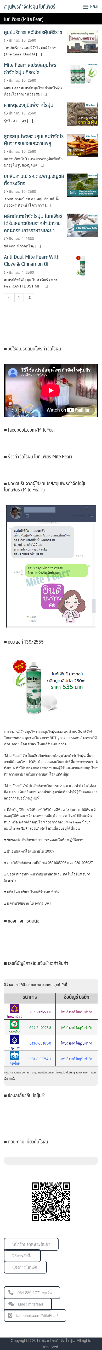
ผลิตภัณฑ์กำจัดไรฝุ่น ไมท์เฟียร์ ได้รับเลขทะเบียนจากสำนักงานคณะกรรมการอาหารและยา (33, 223)
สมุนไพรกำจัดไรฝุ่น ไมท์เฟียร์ (29, 6)
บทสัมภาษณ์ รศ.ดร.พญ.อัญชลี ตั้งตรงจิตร (34, 179)
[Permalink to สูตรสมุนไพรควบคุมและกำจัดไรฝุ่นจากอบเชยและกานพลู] (82, 145)
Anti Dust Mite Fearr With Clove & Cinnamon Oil (31, 260)
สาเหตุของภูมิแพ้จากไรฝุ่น (28, 104)
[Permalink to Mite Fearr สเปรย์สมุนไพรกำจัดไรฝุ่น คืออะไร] (82, 74)
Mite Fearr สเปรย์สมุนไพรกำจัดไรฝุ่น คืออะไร (30, 68)
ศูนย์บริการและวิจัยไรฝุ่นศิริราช (33, 31)
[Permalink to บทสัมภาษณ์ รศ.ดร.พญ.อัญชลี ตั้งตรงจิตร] (82, 185)
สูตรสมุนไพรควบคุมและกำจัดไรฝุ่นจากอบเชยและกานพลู (34, 139)
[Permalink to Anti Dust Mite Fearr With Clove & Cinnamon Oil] (82, 266)
